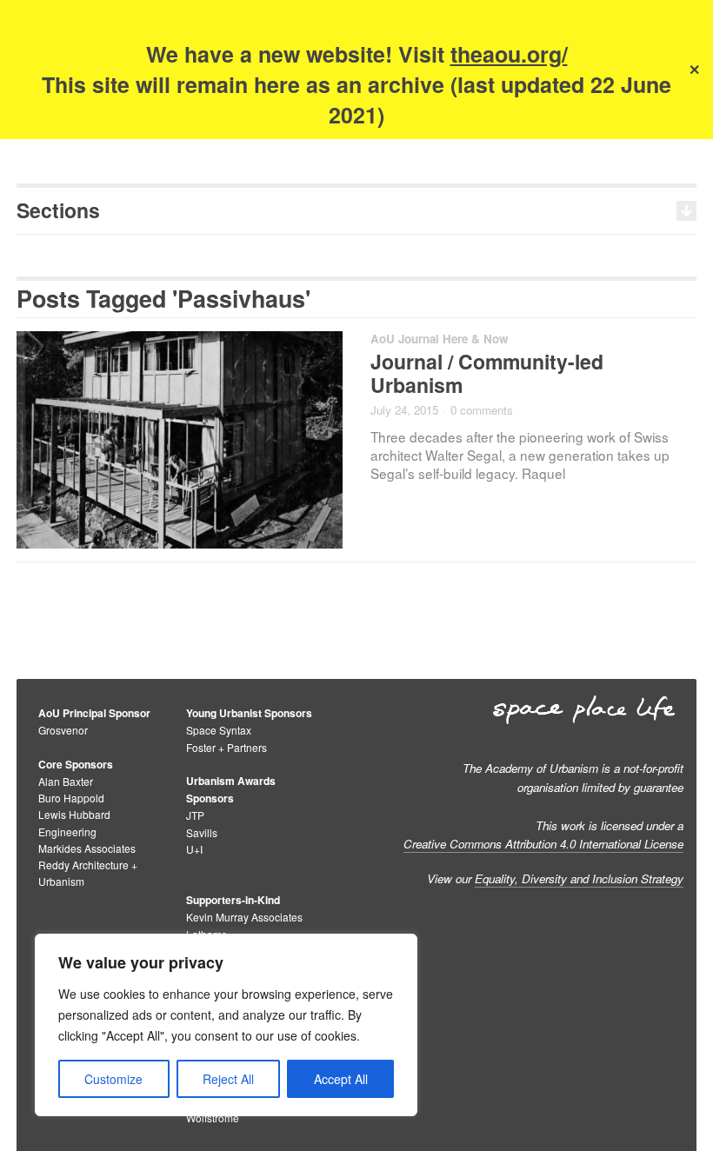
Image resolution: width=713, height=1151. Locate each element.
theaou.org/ (509, 54)
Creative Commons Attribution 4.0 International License (543, 843)
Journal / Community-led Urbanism (486, 373)
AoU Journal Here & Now (439, 338)
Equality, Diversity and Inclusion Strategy (579, 878)
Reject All (228, 1079)
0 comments (481, 410)
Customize (113, 1079)
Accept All (341, 1079)
